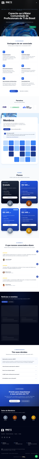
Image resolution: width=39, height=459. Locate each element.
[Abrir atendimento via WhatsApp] (36, 456)
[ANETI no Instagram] (4, 437)
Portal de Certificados (9, 433)
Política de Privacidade (34, 453)
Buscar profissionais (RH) (15, 129)
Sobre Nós (3, 433)
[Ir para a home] (7, 2)
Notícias (5, 301)
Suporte (16, 433)
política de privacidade (26, 29)
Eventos (11, 301)
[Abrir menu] (36, 3)
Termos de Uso (27, 453)
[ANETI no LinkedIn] (9, 437)
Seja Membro (6, 129)
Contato (19, 433)
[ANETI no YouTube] (7, 437)
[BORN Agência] (23, 456)
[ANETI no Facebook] (2, 437)
